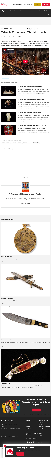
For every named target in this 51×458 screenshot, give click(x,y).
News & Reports (42, 428)
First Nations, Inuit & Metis (7, 144)
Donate (37, 4)
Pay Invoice (46, 414)
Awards (32, 11)
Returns (40, 433)
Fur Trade (11, 28)
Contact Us (24, 4)
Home (2, 28)
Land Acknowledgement (44, 426)
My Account (26, 414)
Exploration (13, 142)
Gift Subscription (38, 414)
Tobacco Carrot (5, 383)
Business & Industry (5, 142)
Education (13, 11)
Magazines (23, 11)
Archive (40, 11)
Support (40, 435)
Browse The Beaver (25, 203)
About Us (14, 4)
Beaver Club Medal (6, 256)
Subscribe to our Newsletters (7, 434)
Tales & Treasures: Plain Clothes (29, 112)
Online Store (41, 431)
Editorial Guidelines (30, 431)
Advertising (29, 422)
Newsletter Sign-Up (19, 4)
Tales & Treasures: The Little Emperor (31, 99)
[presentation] (8, 91)
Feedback (28, 4)
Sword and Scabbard (7, 298)
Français (32, 4)
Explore (4, 11)
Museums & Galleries (27, 142)
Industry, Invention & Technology (20, 144)
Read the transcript (5, 78)
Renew (31, 414)
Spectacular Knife (6, 340)
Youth (45, 11)
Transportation (36, 142)
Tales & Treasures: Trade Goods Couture (32, 125)
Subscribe (46, 4)
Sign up (20, 453)
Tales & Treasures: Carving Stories (30, 86)
